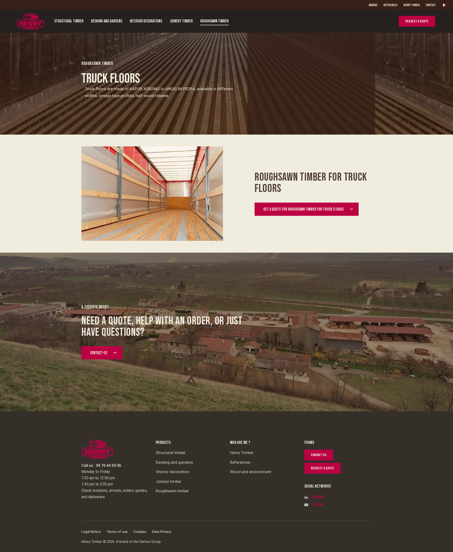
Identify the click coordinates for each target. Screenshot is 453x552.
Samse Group (150, 541)
